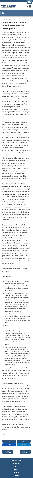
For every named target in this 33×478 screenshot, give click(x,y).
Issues (16, 472)
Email (24, 441)
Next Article (24, 451)
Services (16, 469)
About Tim (16, 463)
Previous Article (8, 451)
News (16, 466)
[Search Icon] (27, 6)
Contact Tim (16, 460)
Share (9, 444)
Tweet (24, 444)
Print (9, 441)
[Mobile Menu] (30, 6)
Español (16, 475)
